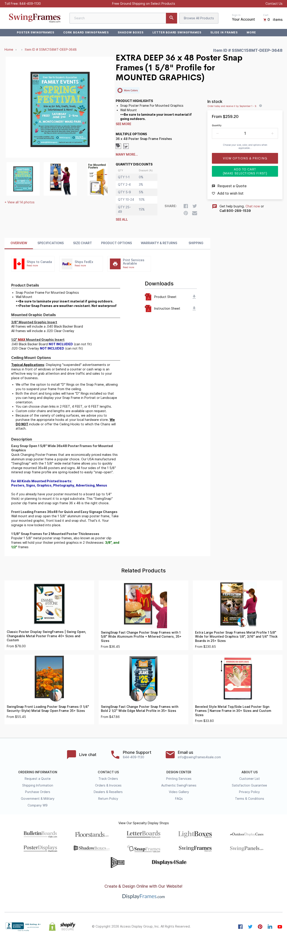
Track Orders (108, 778)
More (251, 32)
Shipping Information (37, 785)
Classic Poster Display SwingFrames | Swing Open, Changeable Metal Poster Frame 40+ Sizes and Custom (46, 636)
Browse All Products (199, 18)
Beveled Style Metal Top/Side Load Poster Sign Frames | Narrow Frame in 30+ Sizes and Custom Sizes (233, 711)
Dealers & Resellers (108, 792)
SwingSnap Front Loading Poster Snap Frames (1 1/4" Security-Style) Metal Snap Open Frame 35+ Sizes (48, 709)
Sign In (236, 15)
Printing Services (178, 778)
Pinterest (260, 926)
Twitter (250, 926)
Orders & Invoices (108, 785)
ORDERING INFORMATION (37, 772)
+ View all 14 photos (19, 202)
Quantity (217, 125)
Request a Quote (38, 778)
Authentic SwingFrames (178, 785)
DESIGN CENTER (178, 772)
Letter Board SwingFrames (176, 32)
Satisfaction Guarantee (249, 785)
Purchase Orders (37, 792)
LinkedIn (270, 926)
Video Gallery (179, 792)
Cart (265, 15)
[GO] (171, 18)
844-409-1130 (30, 3)
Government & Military (37, 798)
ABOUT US (249, 772)
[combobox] (123, 18)
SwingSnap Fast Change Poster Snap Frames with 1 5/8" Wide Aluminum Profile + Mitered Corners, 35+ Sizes (141, 637)
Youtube (280, 926)
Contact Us (274, 3)
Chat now (253, 206)
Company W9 (38, 805)
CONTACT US (108, 772)
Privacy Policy (249, 792)
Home (8, 49)
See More (123, 124)
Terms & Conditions (249, 798)
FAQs (179, 798)
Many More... (127, 154)
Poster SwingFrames (35, 32)
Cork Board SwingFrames (86, 32)
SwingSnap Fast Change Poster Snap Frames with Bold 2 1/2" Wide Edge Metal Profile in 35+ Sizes (139, 709)
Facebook (240, 926)
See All (122, 219)
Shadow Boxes (131, 32)
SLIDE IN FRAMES (224, 32)
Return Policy (108, 798)
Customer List (249, 778)
